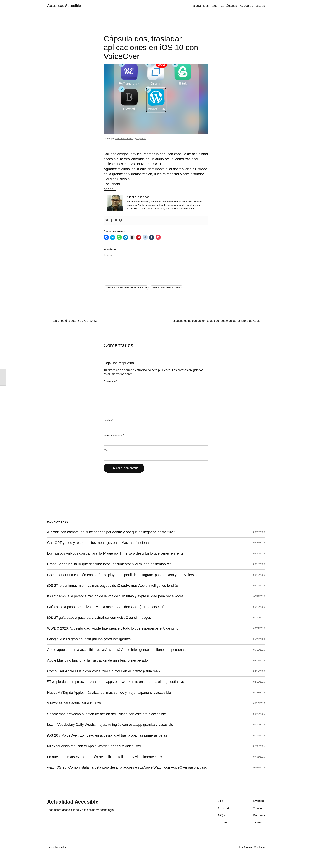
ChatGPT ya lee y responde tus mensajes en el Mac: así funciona (98, 543)
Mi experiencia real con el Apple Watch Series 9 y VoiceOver (94, 746)
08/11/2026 (259, 596)
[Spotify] (120, 220)
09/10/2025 (259, 703)
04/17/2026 (259, 660)
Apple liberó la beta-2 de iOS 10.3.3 (74, 320)
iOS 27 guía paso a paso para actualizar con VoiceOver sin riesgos (99, 618)
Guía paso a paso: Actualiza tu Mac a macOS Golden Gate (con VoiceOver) (106, 607)
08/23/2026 (259, 532)
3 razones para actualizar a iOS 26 (74, 703)
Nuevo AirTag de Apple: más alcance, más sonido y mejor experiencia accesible (109, 693)
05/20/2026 (259, 639)
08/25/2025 (259, 714)
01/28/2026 (259, 692)
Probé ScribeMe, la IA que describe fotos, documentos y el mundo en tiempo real (109, 564)
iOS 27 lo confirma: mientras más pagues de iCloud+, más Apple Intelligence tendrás (113, 586)
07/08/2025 (259, 735)
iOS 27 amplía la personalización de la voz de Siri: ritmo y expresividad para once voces (115, 596)
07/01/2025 (259, 756)
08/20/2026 (259, 553)
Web (106, 450)
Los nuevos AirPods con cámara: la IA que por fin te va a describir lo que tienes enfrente (115, 553)
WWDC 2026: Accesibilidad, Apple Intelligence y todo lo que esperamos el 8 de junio (112, 628)
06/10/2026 (259, 607)
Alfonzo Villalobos (124, 138)
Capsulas (141, 138)
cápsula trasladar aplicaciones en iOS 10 (126, 287)
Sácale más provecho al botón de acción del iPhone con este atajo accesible (106, 714)
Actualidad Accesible (64, 6)
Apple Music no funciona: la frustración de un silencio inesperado (97, 660)
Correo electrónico (114, 435)
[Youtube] (116, 220)
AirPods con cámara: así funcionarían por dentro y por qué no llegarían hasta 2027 (111, 532)
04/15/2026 (259, 682)
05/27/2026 (259, 628)
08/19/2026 (259, 564)
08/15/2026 (259, 575)
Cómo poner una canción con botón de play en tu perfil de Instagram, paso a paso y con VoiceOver (124, 575)
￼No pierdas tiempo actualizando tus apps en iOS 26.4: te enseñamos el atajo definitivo (115, 682)
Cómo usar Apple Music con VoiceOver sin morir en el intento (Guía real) (103, 671)
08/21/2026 (259, 542)
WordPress (259, 847)
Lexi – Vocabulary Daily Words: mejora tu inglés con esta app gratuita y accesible (110, 725)
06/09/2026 (259, 617)
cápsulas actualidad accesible (166, 287)
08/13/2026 (259, 585)
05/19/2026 (259, 649)
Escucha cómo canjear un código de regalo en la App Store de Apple (216, 320)
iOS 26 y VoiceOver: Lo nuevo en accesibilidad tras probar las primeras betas (107, 735)
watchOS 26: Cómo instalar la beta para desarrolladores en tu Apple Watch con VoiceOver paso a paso (127, 767)
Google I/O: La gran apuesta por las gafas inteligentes (89, 639)
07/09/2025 (259, 724)
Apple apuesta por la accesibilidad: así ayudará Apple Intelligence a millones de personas (116, 650)
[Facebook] (111, 220)
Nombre (108, 420)
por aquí (110, 189)
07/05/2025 (259, 746)
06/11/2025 (259, 767)
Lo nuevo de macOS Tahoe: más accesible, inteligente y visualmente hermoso (107, 757)
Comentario (110, 381)
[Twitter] (106, 220)
